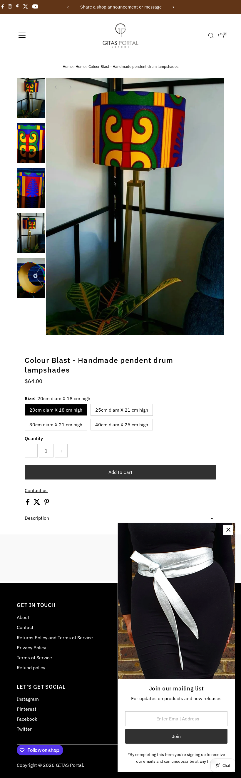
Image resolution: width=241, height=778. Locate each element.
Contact (25, 627)
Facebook (27, 719)
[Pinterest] (18, 7)
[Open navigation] (22, 35)
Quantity (34, 438)
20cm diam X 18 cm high (55, 410)
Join (176, 736)
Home (68, 66)
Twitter (24, 729)
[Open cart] (221, 35)
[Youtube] (35, 7)
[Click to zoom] (214, 87)
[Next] (173, 7)
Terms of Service (34, 657)
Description (37, 518)
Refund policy (31, 667)
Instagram (28, 699)
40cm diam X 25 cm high (121, 424)
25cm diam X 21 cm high (121, 410)
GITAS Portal (69, 765)
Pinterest (26, 709)
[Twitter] (25, 7)
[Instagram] (10, 7)
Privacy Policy (31, 647)
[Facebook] (2, 7)
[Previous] (68, 7)
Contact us (36, 490)
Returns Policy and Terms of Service (55, 637)
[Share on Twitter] (37, 503)
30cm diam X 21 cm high (55, 424)
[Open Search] (211, 35)
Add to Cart (120, 472)
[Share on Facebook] (28, 503)
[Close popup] (228, 530)
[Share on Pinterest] (46, 503)
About (23, 617)
